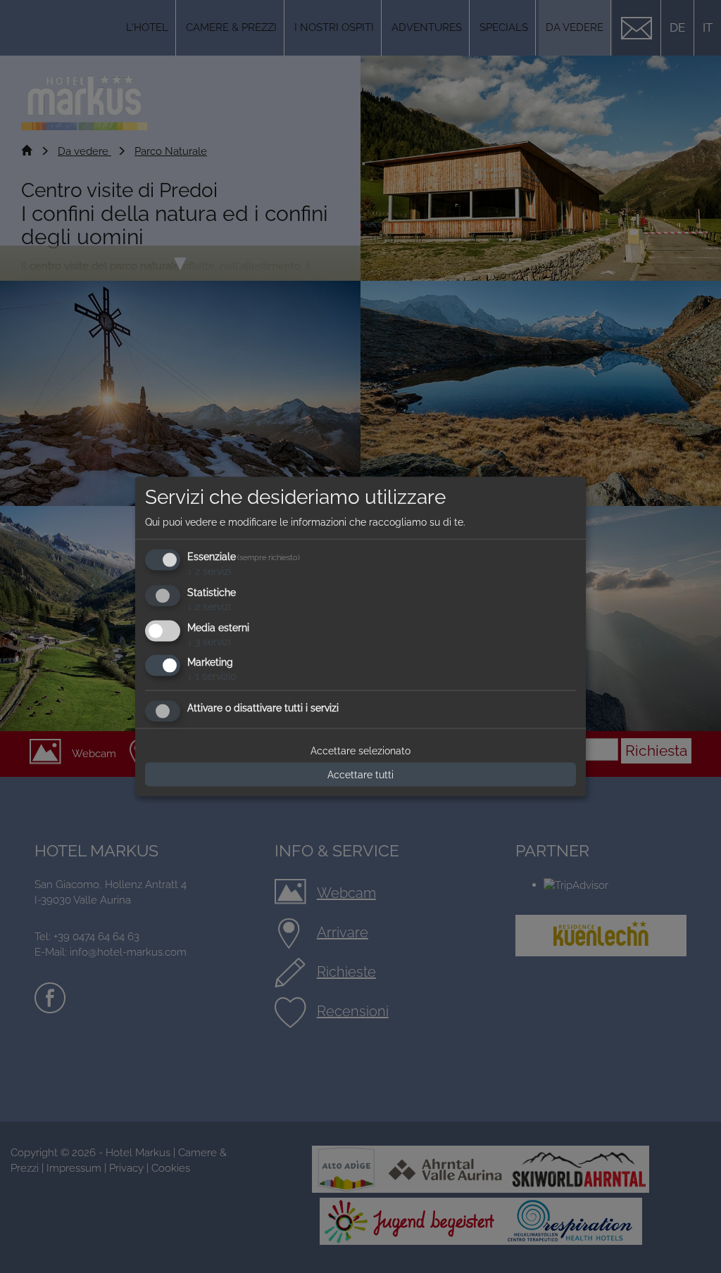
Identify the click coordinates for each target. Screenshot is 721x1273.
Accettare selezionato (360, 750)
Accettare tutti (360, 774)
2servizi (209, 571)
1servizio (211, 676)
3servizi (209, 641)
